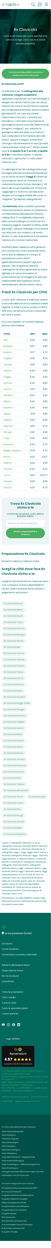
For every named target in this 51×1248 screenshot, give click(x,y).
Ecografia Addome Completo (14, 1199)
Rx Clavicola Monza (13, 753)
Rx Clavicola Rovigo (13, 815)
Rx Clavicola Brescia (14, 684)
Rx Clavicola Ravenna (14, 715)
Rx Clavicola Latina (13, 746)
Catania (7, 364)
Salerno (7, 462)
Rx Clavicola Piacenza (15, 765)
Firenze (7, 370)
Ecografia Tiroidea (10, 1232)
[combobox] (25, 523)
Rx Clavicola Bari (12, 647)
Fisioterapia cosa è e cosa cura (15, 1175)
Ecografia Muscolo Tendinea (14, 1210)
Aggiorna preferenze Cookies (27, 1101)
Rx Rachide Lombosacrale (13, 1228)
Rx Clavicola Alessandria (16, 790)
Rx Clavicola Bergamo (15, 834)
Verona (7, 487)
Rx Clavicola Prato (13, 690)
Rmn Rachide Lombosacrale (14, 1221)
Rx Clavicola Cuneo (13, 802)
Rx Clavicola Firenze (13, 640)
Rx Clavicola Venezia (14, 659)
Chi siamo (7, 943)
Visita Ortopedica (9, 1153)
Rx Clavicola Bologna (14, 634)
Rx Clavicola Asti (37, 796)
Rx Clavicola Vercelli (14, 821)
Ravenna (8, 444)
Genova (7, 383)
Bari (5, 340)
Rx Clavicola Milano (13, 609)
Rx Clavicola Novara (14, 771)
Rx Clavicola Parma (13, 678)
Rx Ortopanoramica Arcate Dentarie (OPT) (19, 1188)
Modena (7, 407)
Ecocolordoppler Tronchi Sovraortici (17, 1224)
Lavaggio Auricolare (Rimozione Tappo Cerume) (23, 1171)
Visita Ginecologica (10, 1142)
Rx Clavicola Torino (13, 622)
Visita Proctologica (10, 1168)
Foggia (7, 377)
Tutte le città (9, 1002)
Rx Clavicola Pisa (12, 809)
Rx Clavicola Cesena (14, 784)
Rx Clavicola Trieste (13, 672)
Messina (7, 395)
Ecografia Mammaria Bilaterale (15, 1206)
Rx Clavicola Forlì (12, 778)
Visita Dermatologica (11, 1150)
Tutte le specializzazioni (15, 1008)
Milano (7, 401)
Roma (6, 456)
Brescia (7, 352)
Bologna (7, 346)
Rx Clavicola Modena (14, 697)
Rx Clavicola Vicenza (14, 759)
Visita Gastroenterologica (13, 1160)
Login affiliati (13, 1038)
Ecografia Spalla (9, 1213)
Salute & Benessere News (16, 965)
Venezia (7, 481)
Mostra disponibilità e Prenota (25, 533)
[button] (46, 4)
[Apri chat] (40, 4)
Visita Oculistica (9, 1135)
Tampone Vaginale (10, 1139)
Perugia (7, 432)
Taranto (7, 469)
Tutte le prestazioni (12, 992)
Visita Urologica (8, 1146)
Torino (6, 475)
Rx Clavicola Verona (14, 653)
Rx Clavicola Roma (13, 603)
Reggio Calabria (12, 450)
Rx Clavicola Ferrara (14, 740)
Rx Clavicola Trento (13, 796)
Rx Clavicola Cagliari (14, 721)
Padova (7, 419)
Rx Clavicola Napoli (13, 616)
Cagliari (7, 358)
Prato (6, 438)
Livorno (7, 389)
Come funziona (10, 949)
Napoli (6, 413)
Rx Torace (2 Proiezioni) (11, 1191)
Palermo (8, 426)
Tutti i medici (9, 997)
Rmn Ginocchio (8, 1217)
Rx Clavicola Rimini (13, 734)
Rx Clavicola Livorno (13, 728)
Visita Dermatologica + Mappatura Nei (18, 1157)
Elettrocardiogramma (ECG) (14, 1202)
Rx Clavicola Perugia (14, 709)
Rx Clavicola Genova (14, 628)
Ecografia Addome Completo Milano (17, 1195)
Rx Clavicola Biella (13, 827)
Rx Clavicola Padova (14, 665)
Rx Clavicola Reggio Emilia (17, 703)
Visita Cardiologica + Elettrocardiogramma (21, 1164)
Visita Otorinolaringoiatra (12, 1131)
